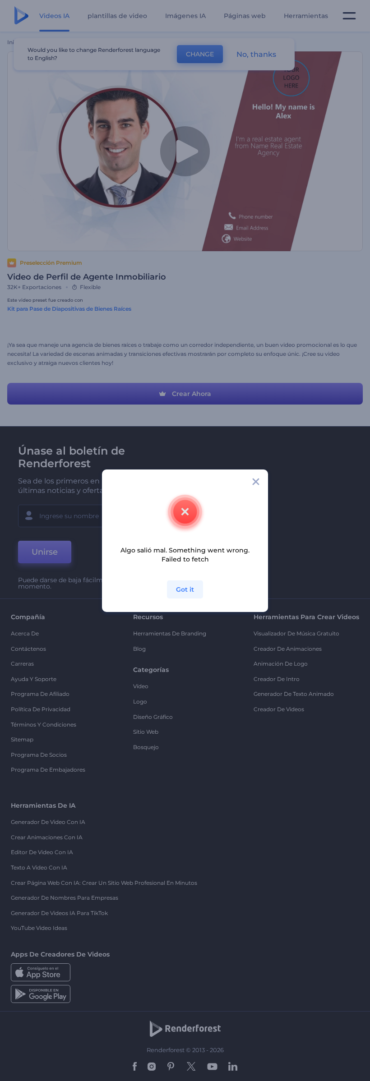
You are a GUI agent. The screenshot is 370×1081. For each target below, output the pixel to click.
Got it (185, 589)
